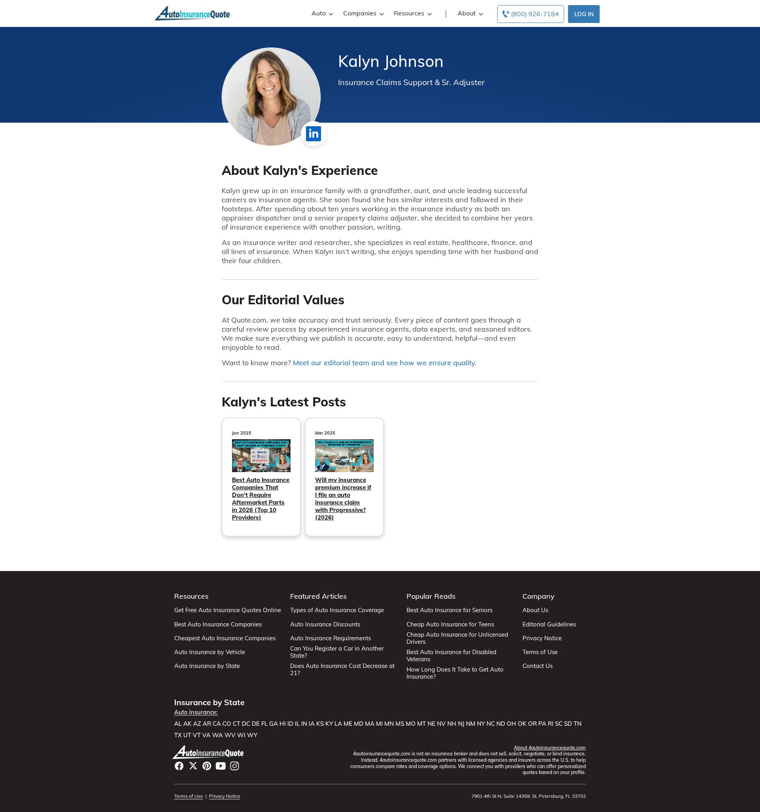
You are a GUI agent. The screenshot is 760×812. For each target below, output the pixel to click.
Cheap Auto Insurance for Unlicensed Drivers (457, 638)
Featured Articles (318, 596)
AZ (197, 723)
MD (358, 723)
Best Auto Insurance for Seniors (449, 610)
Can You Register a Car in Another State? (337, 652)
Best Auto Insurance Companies (218, 624)
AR (207, 723)
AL (178, 723)
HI (282, 723)
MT (421, 723)
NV (441, 723)
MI (379, 723)
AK (187, 723)
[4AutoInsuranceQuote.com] (192, 13)
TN (577, 723)
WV (230, 735)
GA (273, 723)
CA (217, 723)
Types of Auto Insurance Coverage (337, 610)
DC (246, 723)
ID (290, 723)
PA (542, 723)
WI (241, 735)
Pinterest (207, 766)
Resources (409, 13)
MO (411, 723)
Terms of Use (540, 652)
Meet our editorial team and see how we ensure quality (384, 362)
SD (568, 723)
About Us (535, 610)
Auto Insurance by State (207, 666)
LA (338, 723)
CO (226, 723)
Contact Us (537, 666)
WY (252, 735)
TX (178, 735)
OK (522, 723)
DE (256, 723)
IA (312, 723)
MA (369, 723)
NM (470, 723)
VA (206, 735)
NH (451, 723)
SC (558, 723)
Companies (359, 13)
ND (500, 723)
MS (399, 723)
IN (304, 723)
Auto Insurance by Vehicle (209, 652)
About (467, 13)
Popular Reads (431, 596)
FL (264, 723)
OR (532, 723)
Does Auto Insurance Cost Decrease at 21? (342, 669)
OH (511, 723)
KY (329, 723)
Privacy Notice (542, 638)
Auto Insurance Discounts (325, 624)
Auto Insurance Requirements (330, 638)
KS (320, 723)
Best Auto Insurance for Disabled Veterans (451, 656)
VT (197, 735)
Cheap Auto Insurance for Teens (450, 624)
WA (217, 735)
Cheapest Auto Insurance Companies (225, 638)
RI (550, 723)
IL (297, 723)
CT (236, 723)
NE (431, 723)
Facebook (179, 766)
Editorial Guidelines (549, 624)
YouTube (221, 766)
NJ (461, 723)
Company (538, 596)
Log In (584, 14)
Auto (319, 13)
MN (389, 723)
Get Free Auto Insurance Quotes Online (227, 610)
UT (187, 735)
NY (481, 723)
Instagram (234, 766)
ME (348, 723)
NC (490, 723)
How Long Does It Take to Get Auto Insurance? (455, 673)
